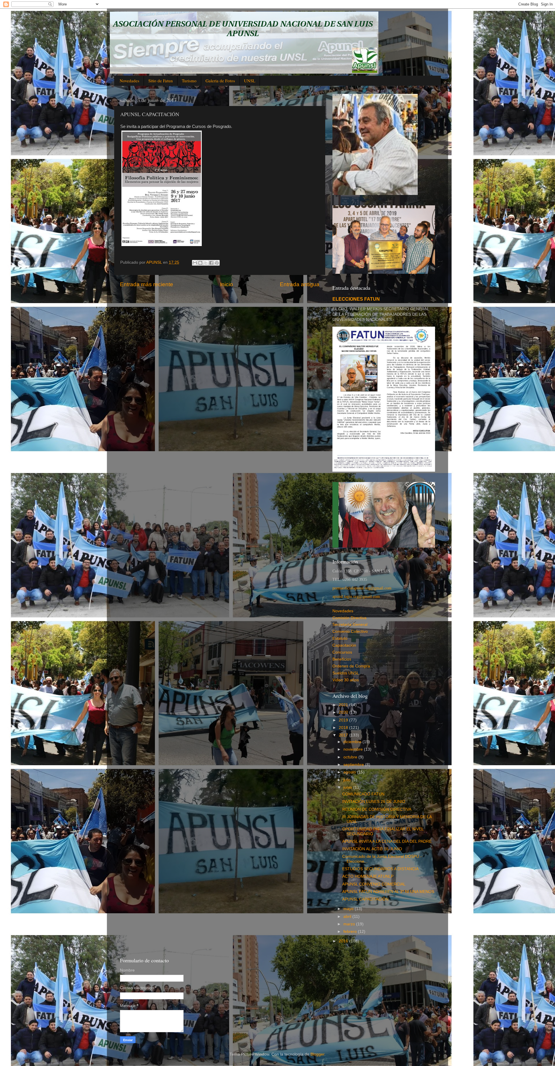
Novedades (129, 80)
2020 (344, 712)
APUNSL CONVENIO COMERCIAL (374, 884)
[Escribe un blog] (200, 263)
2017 (344, 735)
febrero (350, 931)
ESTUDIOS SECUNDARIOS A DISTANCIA (380, 869)
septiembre (354, 764)
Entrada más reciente (146, 284)
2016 (344, 941)
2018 (344, 727)
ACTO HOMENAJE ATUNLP (367, 876)
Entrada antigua (299, 284)
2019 (344, 720)
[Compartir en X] (206, 263)
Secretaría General (349, 624)
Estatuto (339, 638)
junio (348, 787)
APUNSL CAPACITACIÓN (365, 899)
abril (347, 916)
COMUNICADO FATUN (363, 794)
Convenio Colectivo (350, 631)
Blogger (317, 1054)
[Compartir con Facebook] (211, 263)
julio (347, 780)
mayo (349, 909)
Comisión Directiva (349, 618)
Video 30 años (345, 680)
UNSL (249, 80)
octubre (350, 757)
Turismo (189, 80)
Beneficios (341, 659)
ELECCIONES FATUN (356, 299)
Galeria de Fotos (220, 80)
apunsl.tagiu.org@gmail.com (356, 596)
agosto (350, 772)
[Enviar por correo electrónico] (195, 263)
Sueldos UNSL (345, 673)
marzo (349, 924)
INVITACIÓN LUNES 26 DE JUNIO (373, 801)
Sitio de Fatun (160, 80)
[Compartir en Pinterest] (217, 263)
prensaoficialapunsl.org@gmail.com (361, 588)
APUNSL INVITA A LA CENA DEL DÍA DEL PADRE (387, 841)
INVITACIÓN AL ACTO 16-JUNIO (372, 849)
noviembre (353, 749)
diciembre (352, 742)
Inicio (226, 284)
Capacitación (344, 645)
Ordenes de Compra (351, 666)
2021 (344, 705)
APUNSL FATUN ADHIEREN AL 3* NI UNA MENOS (388, 892)
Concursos (342, 652)
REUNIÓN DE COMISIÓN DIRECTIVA (376, 809)
